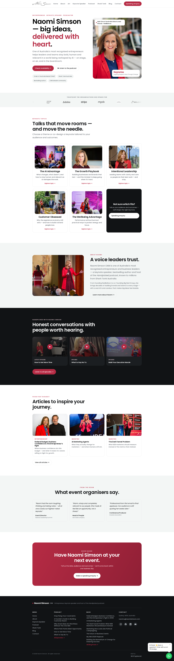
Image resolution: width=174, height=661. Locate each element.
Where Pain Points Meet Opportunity (67, 629)
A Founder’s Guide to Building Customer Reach (65, 620)
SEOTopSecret (136, 656)
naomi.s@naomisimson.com (129, 619)
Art (69, 4)
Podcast (91, 4)
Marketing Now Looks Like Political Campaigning (99, 630)
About (62, 4)
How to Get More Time (62, 632)
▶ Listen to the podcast (67, 68)
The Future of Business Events (97, 634)
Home (55, 4)
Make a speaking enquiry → (87, 576)
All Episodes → (59, 638)
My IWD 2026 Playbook (94, 637)
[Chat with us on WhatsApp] (169, 656)
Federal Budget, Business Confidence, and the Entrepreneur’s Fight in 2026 (100, 617)
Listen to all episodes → (44, 372)
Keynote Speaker (79, 4)
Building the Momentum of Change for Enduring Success (100, 641)
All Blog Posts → (92, 645)
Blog (110, 4)
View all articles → (42, 462)
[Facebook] (126, 624)
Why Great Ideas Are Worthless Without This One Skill (65, 625)
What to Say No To (61, 635)
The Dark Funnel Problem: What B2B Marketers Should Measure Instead (99, 625)
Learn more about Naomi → (103, 295)
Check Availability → (43, 68)
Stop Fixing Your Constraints (65, 616)
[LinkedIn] (130, 624)
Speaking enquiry (133, 4)
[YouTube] (135, 624)
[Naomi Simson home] (41, 4)
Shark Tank (101, 4)
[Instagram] (121, 624)
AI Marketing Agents (94, 621)
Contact (118, 4)
